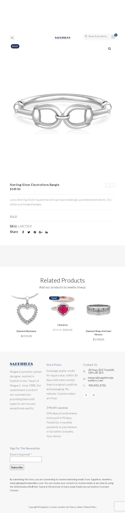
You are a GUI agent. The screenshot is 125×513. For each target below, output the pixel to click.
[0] (113, 37)
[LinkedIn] (46, 232)
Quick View (37, 303)
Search (85, 36)
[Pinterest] (35, 232)
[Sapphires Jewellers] (62, 37)
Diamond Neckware (26, 331)
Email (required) (21, 454)
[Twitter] (29, 232)
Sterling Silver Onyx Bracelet (107, 186)
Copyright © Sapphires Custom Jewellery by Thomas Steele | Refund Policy (62, 507)
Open (12, 37)
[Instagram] (94, 395)
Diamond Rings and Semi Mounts (98, 333)
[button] (109, 48)
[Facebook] (23, 232)
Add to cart (26, 317)
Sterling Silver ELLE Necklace (113, 186)
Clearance (62, 325)
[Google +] (40, 232)
